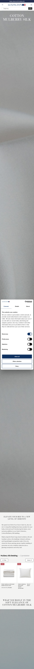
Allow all (17, 356)
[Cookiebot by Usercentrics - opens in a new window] (25, 302)
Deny (17, 366)
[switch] (29, 339)
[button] (17, 5)
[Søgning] (30, 8)
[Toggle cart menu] (31, 5)
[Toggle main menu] (2, 4)
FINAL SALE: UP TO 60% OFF (17, 1)
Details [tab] (17, 306)
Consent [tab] (6, 306)
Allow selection (17, 361)
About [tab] (28, 306)
